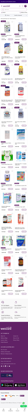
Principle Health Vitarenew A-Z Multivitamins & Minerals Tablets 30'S (20, 100)
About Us (3, 336)
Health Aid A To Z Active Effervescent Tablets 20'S (20, 228)
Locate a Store (4, 340)
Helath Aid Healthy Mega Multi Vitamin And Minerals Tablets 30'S (6, 228)
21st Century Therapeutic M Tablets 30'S (6, 122)
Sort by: (16, 15)
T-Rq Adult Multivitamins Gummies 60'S (20, 36)
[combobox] (14, 9)
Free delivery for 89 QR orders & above (8, 1)
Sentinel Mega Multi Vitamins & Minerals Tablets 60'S (20, 270)
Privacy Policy (16, 340)
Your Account (4, 349)
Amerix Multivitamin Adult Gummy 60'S (20, 58)
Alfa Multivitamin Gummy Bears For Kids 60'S (20, 79)
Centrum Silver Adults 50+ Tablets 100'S (6, 250)
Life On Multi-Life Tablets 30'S (20, 144)
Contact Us (15, 336)
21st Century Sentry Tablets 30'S (20, 122)
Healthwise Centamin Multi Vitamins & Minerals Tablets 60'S (6, 185)
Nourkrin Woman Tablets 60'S (6, 144)
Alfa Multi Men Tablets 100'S (7, 79)
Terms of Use (16, 338)
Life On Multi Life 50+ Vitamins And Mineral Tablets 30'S (7, 57)
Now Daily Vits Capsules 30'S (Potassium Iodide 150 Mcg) (7, 101)
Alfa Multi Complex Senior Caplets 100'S (6, 36)
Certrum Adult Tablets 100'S (6, 164)
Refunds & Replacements (6, 353)
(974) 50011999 (7, 361)
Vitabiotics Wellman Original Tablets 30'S (20, 250)
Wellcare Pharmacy (13, 402)
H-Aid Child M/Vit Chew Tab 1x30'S (7, 291)
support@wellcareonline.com (10, 363)
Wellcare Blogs (4, 338)
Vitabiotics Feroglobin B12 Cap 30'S (6, 270)
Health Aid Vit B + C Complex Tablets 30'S (20, 164)
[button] (26, 1)
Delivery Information (5, 351)
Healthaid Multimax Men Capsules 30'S (20, 291)
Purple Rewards (4, 342)
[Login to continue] (12, 22)
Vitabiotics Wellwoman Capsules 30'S (5, 207)
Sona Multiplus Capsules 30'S (21, 185)
